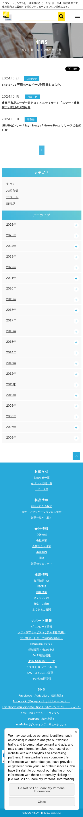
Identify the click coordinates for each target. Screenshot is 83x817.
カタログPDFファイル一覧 (41, 667)
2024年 (11, 246)
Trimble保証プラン (41, 644)
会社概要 (41, 540)
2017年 (11, 320)
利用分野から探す (41, 506)
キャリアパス (42, 598)
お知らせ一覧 (42, 477)
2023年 (11, 256)
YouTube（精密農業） (41, 719)
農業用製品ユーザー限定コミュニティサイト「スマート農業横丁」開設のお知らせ (40, 105)
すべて (10, 184)
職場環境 (41, 592)
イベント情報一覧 (41, 483)
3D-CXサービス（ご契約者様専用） (41, 638)
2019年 (11, 299)
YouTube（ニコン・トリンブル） (41, 713)
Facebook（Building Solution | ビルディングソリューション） (41, 707)
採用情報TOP (41, 581)
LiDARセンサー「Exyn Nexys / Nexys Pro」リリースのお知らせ (41, 127)
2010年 (11, 395)
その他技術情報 (41, 678)
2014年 (11, 352)
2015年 (11, 341)
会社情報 (41, 535)
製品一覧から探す (41, 518)
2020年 (11, 288)
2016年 (11, 331)
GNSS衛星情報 (42, 655)
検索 (61, 16)
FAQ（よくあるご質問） (41, 673)
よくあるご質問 (41, 609)
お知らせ (12, 190)
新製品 (10, 204)
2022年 (11, 267)
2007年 (11, 427)
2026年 (11, 224)
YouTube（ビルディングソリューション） (41, 724)
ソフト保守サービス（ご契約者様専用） (42, 632)
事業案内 (41, 552)
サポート (12, 197)
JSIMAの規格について (41, 661)
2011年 (11, 384)
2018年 (11, 309)
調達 (41, 558)
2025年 (11, 235)
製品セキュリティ (41, 563)
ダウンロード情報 (41, 626)
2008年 (11, 416)
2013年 (11, 363)
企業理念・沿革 (41, 546)
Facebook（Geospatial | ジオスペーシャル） (41, 701)
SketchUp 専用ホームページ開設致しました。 (32, 85)
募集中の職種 (42, 604)
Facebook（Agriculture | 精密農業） (41, 695)
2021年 (11, 278)
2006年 (11, 437)
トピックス (41, 489)
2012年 (11, 373)
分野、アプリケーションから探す (42, 512)
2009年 (11, 405)
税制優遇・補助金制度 (41, 650)
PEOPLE (41, 586)
